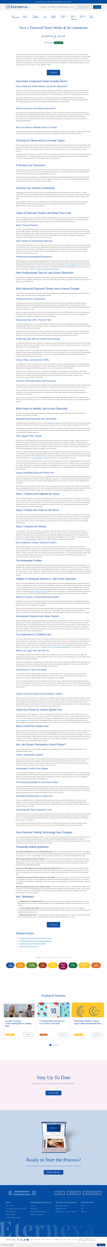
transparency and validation (62, 647)
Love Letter (45, 16)
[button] (42, 7)
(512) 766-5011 (47, 1239)
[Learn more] (84, 7)
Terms (69, 1239)
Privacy (74, 1239)
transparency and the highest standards (48, 269)
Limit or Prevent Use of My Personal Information (87, 1239)
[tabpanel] (19, 1021)
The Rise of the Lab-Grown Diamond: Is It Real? (33, 943)
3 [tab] (57, 1045)
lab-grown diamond (78, 99)
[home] (17, 7)
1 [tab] (50, 1045)
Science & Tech (73, 16)
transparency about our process (37, 591)
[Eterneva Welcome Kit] (54, 1138)
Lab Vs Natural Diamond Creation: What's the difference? (35, 941)
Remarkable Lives (83, 16)
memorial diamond (71, 265)
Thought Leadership (35, 16)
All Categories (11, 965)
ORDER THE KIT (53, 1172)
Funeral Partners (25, 16)
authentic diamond (38, 458)
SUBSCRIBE (53, 1093)
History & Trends (63, 16)
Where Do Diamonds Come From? (29, 946)
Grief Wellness (92, 16)
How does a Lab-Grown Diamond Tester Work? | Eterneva (36, 938)
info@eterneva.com (59, 1239)
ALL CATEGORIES (15, 16)
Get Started (97, 7)
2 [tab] (54, 1045)
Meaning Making (53, 16)
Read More (28, 1034)
